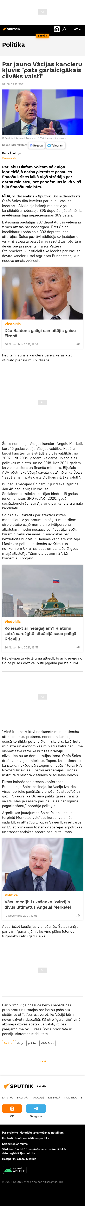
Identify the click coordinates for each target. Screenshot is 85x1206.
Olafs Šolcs (47, 1043)
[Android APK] (15, 1170)
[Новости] (36, 145)
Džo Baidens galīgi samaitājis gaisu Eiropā (40, 333)
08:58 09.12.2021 (13, 84)
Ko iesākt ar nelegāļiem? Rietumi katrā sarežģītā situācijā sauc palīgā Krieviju (40, 633)
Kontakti (7, 1138)
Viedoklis (13, 323)
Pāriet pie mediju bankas (52, 138)
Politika (11, 895)
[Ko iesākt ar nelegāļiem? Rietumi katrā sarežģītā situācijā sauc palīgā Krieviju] (42, 591)
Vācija (20, 1043)
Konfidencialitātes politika (32, 1138)
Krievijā (54, 1097)
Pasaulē (38, 1097)
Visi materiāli (9, 158)
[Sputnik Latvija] (12, 31)
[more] (78, 344)
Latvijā (7, 1097)
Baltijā (22, 1097)
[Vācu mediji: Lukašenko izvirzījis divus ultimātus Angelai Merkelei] (42, 864)
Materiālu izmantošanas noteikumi (42, 1132)
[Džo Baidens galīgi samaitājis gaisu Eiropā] (42, 293)
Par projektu (10, 1132)
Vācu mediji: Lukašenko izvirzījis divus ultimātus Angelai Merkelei (38, 904)
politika (32, 1043)
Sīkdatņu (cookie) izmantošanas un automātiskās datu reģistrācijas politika (34, 1151)
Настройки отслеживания (19, 1159)
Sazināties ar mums (15, 1144)
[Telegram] (55, 145)
